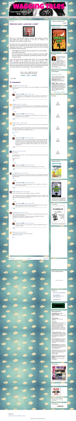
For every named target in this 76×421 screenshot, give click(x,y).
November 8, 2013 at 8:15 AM (29, 165)
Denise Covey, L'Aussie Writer (59, 292)
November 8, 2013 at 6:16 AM (23, 212)
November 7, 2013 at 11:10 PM (20, 151)
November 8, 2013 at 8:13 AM (29, 113)
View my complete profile (56, 67)
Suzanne (14, 232)
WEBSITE (17, 17)
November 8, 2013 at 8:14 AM (29, 94)
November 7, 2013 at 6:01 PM (21, 104)
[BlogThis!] (12, 78)
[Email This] (11, 78)
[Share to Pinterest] (15, 78)
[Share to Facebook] (14, 78)
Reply (13, 89)
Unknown (14, 104)
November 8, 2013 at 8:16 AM (29, 182)
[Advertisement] (61, 242)
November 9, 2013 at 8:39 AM (21, 232)
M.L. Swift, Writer (56, 295)
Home (29, 258)
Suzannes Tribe (19, 234)
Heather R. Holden (15, 191)
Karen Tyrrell (14, 212)
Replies (15, 92)
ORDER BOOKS (38, 17)
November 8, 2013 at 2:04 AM (24, 191)
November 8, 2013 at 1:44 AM (23, 173)
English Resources (57, 299)
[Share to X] (13, 78)
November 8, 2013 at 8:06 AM (29, 203)
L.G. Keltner (14, 85)
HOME (11, 17)
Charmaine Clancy (18, 94)
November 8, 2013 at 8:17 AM (29, 223)
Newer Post (12, 258)
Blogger (44, 418)
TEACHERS (30, 17)
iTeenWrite (23, 17)
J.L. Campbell (15, 173)
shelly (13, 151)
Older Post (46, 258)
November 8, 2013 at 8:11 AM (29, 137)
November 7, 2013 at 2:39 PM (22, 85)
